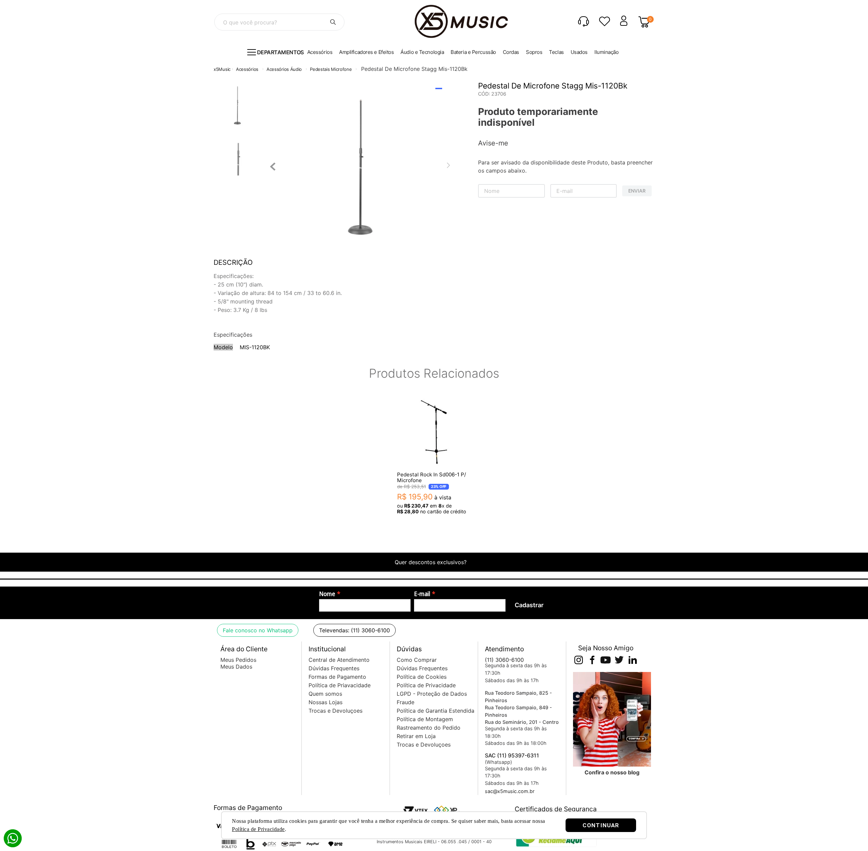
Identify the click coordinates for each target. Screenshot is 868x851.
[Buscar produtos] (333, 22)
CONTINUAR (601, 825)
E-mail (422, 594)
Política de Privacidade (258, 829)
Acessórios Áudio (284, 69)
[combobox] (279, 22)
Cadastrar (529, 605)
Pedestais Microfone (331, 69)
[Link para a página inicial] (222, 69)
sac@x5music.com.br (509, 791)
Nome (327, 594)
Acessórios (247, 69)
